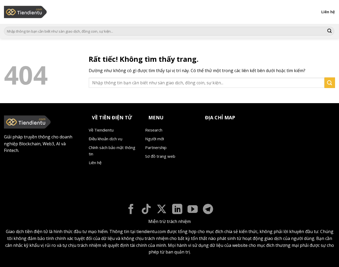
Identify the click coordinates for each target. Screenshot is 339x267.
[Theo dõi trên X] (162, 210)
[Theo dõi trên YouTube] (193, 210)
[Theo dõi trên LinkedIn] (177, 210)
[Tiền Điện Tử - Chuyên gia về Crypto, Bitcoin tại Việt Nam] (26, 12)
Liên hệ (328, 11)
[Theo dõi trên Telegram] (208, 210)
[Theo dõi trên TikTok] (146, 210)
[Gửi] (329, 31)
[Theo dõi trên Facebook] (131, 210)
